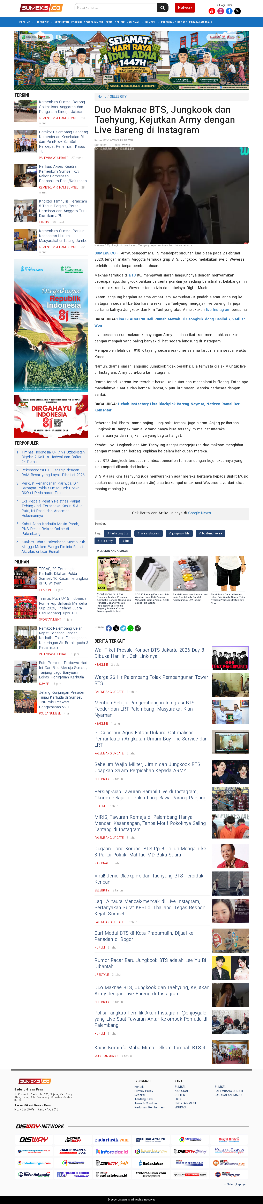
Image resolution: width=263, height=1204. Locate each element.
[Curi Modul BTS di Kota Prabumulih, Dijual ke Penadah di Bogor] (230, 941)
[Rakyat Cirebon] (229, 1139)
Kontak (139, 1087)
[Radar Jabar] (151, 1163)
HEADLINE (23, 22)
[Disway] (34, 1139)
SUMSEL (150, 22)
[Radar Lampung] (151, 1151)
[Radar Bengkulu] (73, 1174)
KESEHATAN (62, 22)
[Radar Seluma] (151, 1174)
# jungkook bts (179, 533)
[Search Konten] (162, 7)
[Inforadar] (112, 1151)
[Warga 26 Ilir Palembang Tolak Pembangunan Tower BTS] (230, 685)
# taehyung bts (117, 533)
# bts (126, 541)
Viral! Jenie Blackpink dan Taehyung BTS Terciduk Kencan (149, 879)
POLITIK (119, 22)
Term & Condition (146, 1103)
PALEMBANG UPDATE (174, 22)
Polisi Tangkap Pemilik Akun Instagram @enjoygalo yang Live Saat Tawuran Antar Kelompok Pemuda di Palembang (151, 1019)
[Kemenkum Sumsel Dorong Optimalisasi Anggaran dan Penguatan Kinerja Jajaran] (25, 111)
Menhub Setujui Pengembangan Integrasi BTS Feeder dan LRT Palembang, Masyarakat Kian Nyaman (145, 709)
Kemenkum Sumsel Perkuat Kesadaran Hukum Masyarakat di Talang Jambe (63, 236)
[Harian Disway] (73, 1139)
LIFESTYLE (42, 22)
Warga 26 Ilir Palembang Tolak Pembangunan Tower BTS (151, 680)
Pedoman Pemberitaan (150, 1107)
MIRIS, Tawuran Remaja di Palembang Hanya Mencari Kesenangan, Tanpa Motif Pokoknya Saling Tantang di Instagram (150, 823)
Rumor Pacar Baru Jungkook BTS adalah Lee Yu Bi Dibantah (150, 963)
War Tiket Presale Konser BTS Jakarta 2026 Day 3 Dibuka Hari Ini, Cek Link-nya (149, 653)
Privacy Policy (144, 1091)
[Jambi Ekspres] (73, 1151)
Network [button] (185, 8)
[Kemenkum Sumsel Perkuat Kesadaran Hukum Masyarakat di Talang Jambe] (25, 240)
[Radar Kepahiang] (190, 1163)
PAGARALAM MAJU (200, 22)
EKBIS (109, 22)
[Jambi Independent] (34, 1151)
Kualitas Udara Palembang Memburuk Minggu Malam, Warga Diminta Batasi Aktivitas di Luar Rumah (50, 547)
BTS (132, 275)
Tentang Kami (144, 1099)
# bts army (105, 541)
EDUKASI (76, 22)
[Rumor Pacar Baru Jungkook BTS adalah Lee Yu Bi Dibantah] (230, 968)
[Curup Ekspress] (229, 1163)
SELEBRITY (118, 96)
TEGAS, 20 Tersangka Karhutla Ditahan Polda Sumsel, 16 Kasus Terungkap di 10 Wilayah (63, 576)
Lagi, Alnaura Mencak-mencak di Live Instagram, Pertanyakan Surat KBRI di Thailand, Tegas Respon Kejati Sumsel (150, 907)
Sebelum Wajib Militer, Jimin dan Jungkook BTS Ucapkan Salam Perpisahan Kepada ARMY (148, 767)
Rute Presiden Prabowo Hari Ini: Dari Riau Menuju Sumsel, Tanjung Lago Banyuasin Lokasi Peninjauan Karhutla (63, 670)
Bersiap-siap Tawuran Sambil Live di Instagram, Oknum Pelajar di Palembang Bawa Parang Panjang (150, 794)
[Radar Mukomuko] (34, 1174)
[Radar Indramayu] (190, 1139)
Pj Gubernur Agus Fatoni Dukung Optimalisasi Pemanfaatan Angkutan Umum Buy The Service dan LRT (151, 739)
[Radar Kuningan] (34, 1163)
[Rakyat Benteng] (190, 1174)
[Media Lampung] (151, 1139)
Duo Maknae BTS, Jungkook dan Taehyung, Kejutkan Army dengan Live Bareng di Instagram (152, 990)
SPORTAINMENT (93, 22)
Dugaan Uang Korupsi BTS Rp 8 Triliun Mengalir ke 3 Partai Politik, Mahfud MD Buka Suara (150, 851)
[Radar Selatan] (229, 1174)
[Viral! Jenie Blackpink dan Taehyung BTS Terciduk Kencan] (230, 883)
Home (102, 96)
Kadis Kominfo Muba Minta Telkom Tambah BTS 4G (152, 1047)
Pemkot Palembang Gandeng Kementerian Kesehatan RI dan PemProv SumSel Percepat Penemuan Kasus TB (63, 141)
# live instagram (148, 533)
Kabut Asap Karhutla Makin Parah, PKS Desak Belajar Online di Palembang (47, 529)
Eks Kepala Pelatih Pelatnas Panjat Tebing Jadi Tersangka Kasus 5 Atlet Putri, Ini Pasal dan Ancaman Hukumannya (50, 508)
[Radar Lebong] (112, 1174)
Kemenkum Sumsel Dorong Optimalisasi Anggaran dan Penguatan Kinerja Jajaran (62, 107)
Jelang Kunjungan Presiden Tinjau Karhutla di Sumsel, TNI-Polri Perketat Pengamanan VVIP (62, 700)
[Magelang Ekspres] (229, 1151)
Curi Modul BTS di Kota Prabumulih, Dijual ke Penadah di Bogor (144, 936)
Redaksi (140, 1095)
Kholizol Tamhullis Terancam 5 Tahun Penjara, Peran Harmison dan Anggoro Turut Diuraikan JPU (63, 209)
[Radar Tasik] (112, 1139)
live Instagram (218, 310)
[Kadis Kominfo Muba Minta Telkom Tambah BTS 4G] (230, 1052)
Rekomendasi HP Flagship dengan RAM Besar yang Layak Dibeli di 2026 (50, 473)
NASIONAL (133, 22)
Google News (199, 513)
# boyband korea (210, 533)
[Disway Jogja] (112, 1163)
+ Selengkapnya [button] (235, 1184)
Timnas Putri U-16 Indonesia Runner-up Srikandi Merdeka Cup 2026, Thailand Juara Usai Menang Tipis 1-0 (63, 606)
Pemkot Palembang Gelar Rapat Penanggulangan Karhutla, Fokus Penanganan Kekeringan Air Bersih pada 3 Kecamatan (63, 638)
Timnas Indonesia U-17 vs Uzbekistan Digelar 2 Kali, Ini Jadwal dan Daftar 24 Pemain (50, 457)
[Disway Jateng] (190, 1151)
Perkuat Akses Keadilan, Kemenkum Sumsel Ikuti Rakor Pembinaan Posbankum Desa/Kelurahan (63, 174)
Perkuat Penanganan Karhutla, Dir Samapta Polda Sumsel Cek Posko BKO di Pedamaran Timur (48, 488)
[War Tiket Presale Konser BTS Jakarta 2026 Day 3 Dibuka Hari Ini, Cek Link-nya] (230, 658)
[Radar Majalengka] (73, 1163)
